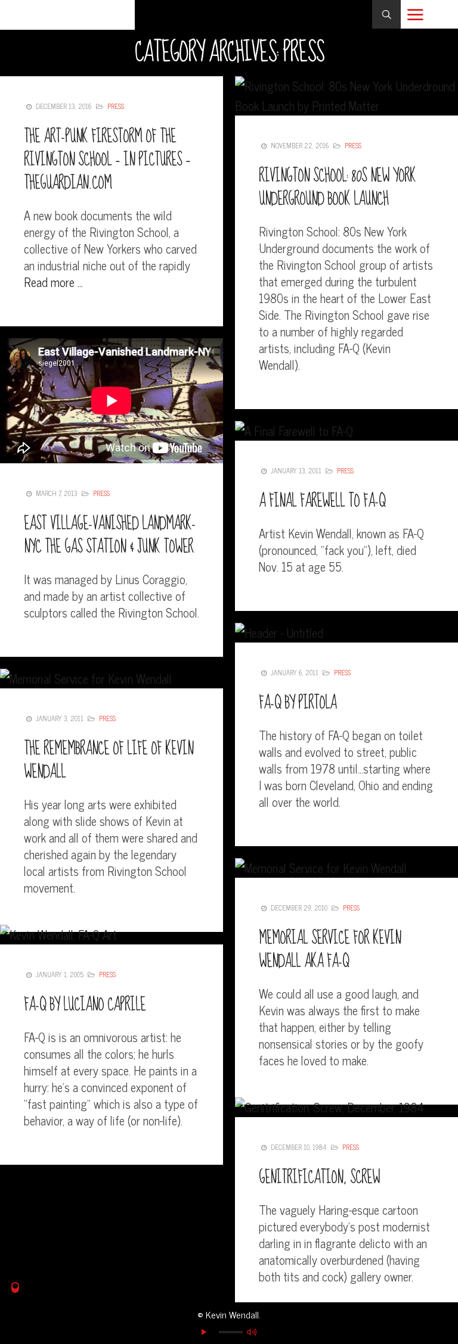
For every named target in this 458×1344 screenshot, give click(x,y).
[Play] (204, 1332)
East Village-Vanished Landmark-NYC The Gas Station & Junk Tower (110, 535)
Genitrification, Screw (319, 1177)
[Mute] (252, 1332)
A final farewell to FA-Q (322, 501)
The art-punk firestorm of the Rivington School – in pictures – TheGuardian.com (107, 159)
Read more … (53, 282)
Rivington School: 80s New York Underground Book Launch (337, 187)
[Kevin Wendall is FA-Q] (67, 15)
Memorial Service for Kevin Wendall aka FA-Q (330, 950)
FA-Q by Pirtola (297, 703)
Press (115, 106)
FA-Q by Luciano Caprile (85, 1005)
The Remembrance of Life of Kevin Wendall (108, 760)
